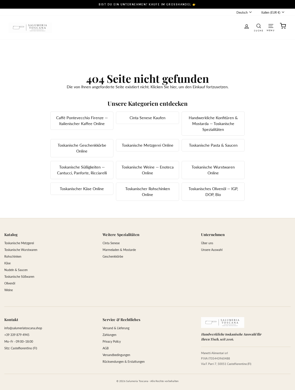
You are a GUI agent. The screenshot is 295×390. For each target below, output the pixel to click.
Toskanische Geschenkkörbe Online (82, 148)
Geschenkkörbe (113, 256)
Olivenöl (9, 283)
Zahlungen (109, 335)
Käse (7, 263)
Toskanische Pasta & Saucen (213, 145)
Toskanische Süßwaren (19, 276)
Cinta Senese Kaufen (147, 117)
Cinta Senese (111, 243)
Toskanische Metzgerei (19, 243)
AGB (106, 348)
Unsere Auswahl (211, 250)
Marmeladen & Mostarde (119, 250)
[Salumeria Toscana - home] (222, 322)
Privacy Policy (112, 341)
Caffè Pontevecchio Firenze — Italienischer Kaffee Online (82, 120)
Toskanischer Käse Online (82, 188)
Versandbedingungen (116, 355)
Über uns (207, 243)
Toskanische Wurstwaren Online (213, 170)
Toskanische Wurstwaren (20, 250)
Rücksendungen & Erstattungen (124, 361)
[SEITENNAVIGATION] (271, 25)
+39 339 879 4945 (16, 335)
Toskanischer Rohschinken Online (147, 191)
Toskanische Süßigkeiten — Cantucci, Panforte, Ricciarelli (82, 170)
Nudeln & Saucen (16, 270)
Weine (8, 290)
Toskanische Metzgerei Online (147, 145)
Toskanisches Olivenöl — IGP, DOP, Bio (213, 191)
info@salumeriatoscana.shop (23, 328)
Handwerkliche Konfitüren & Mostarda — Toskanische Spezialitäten (213, 123)
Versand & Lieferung (116, 328)
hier (173, 86)
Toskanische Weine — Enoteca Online (148, 170)
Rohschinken (12, 256)
